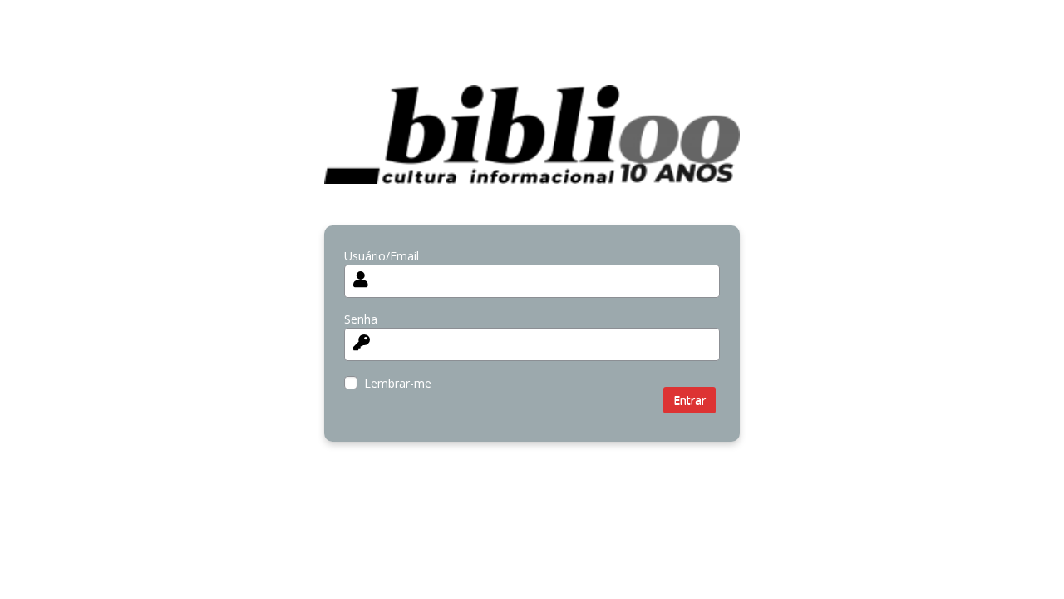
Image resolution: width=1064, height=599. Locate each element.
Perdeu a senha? (388, 470)
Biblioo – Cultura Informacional (532, 147)
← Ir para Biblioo (389, 502)
